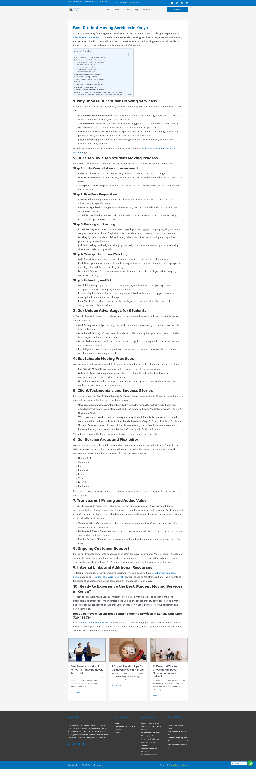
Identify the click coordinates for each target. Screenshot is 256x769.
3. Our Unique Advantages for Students (88, 74)
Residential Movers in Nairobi (108, 577)
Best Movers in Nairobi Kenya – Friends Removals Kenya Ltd (87, 670)
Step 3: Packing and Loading (86, 67)
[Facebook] (172, 3)
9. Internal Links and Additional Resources (89, 90)
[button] (130, 9)
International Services (149, 755)
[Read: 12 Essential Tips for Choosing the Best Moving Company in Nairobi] (169, 650)
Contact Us (146, 10)
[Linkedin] (187, 3)
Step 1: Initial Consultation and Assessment (90, 62)
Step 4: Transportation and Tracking (88, 69)
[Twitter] (177, 3)
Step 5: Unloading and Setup (86, 71)
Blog (136, 10)
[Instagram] (182, 3)
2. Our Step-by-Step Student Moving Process (90, 60)
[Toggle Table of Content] (129, 54)
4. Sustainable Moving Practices (85, 77)
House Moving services (150, 723)
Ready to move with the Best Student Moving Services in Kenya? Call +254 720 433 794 (104, 94)
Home (108, 10)
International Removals (150, 733)
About (116, 10)
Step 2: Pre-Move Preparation (86, 64)
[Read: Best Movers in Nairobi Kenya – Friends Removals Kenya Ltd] (87, 650)
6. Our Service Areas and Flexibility (86, 82)
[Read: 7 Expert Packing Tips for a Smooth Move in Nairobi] (128, 650)
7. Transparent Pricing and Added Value (88, 84)
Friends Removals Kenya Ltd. (88, 37)
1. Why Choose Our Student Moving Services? (90, 57)
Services (126, 10)
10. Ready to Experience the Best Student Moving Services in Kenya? (98, 92)
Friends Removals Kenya (178, 765)
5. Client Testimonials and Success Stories (89, 79)
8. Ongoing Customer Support (85, 87)
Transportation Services (150, 739)
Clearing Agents (147, 736)
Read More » (75, 692)
